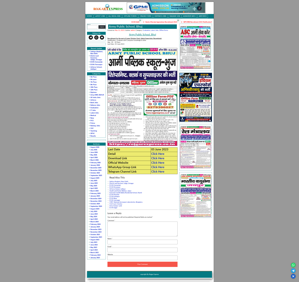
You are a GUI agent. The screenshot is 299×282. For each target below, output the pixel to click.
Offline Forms (130, 16)
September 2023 (96, 237)
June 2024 (94, 214)
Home (89, 16)
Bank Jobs (94, 102)
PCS (92, 120)
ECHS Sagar (113, 208)
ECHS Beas (113, 198)
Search (89, 24)
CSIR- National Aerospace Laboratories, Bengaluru (125, 202)
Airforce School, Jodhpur (117, 189)
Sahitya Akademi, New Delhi (118, 181)
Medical (93, 115)
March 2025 (94, 191)
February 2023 (95, 255)
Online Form (145, 16)
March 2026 (94, 160)
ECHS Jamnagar (114, 200)
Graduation (94, 108)
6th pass (93, 79)
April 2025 (94, 188)
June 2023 (94, 245)
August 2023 (94, 240)
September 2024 (96, 206)
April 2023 (94, 250)
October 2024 (95, 204)
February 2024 (95, 224)
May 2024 (93, 216)
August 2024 (94, 209)
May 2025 (93, 186)
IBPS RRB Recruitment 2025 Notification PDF (181, 22)
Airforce (203, 16)
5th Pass (93, 77)
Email (109, 246)
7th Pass (93, 82)
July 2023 (93, 242)
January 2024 (95, 227)
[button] (195, 147)
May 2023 (93, 247)
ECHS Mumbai (114, 194)
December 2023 (95, 229)
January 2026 (95, 165)
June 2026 (94, 152)
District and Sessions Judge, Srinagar (96, 57)
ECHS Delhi (118, 22)
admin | (133, 30)
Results (93, 136)
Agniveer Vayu (189, 16)
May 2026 (93, 155)
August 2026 (94, 147)
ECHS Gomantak (96, 62)
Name (109, 238)
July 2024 (93, 211)
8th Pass (93, 84)
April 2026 (94, 157)
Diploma (93, 92)
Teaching (93, 131)
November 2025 (95, 170)
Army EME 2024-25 (97, 95)
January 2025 (95, 196)
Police (92, 123)
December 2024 (95, 198)
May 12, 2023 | (120, 30)
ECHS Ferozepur (96, 64)
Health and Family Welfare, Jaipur (120, 191)
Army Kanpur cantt (115, 206)
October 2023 (95, 234)
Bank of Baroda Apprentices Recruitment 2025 (144, 22)
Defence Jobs (160, 16)
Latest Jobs (100, 16)
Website (110, 254)
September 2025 (96, 175)
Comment (111, 220)
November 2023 (95, 232)
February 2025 (95, 193)
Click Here (157, 154)
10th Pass (93, 87)
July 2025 (93, 180)
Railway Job (175, 16)
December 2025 (95, 168)
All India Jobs (114, 16)
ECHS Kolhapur (114, 196)
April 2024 (94, 219)
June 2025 (94, 183)
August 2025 (94, 178)
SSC (92, 128)
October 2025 (95, 173)
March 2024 (94, 222)
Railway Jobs (95, 126)
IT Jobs (93, 110)
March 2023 (94, 252)
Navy (92, 118)
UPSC (92, 133)
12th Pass (93, 90)
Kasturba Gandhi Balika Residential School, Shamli (125, 193)
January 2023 (95, 258)
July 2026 (93, 150)
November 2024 (95, 201)
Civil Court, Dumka (115, 204)
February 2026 (95, 162)
